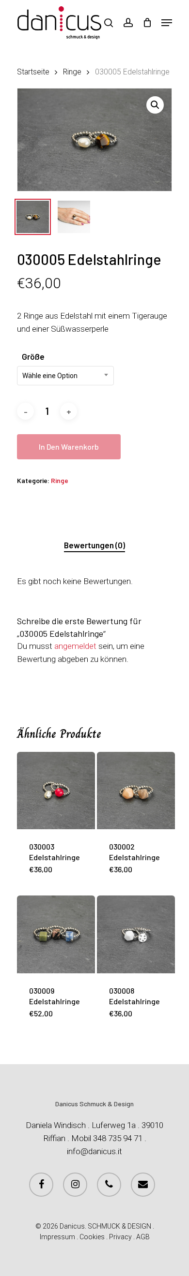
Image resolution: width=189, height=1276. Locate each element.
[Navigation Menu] (166, 23)
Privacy (120, 1237)
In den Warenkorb (69, 446)
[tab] (94, 545)
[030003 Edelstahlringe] (56, 791)
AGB (143, 1237)
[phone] (109, 1185)
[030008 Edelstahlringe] (136, 934)
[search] (108, 23)
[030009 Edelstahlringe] (56, 934)
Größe (33, 356)
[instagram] (75, 1185)
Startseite (33, 71)
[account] (128, 23)
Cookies (92, 1237)
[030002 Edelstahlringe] (136, 791)
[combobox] (65, 375)
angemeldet (75, 646)
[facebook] (41, 1185)
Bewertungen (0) (94, 545)
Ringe (72, 71)
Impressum (57, 1237)
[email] (143, 1185)
